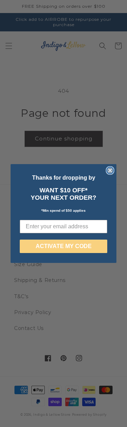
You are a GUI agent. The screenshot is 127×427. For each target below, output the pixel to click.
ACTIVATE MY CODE (64, 246)
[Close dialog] (110, 170)
